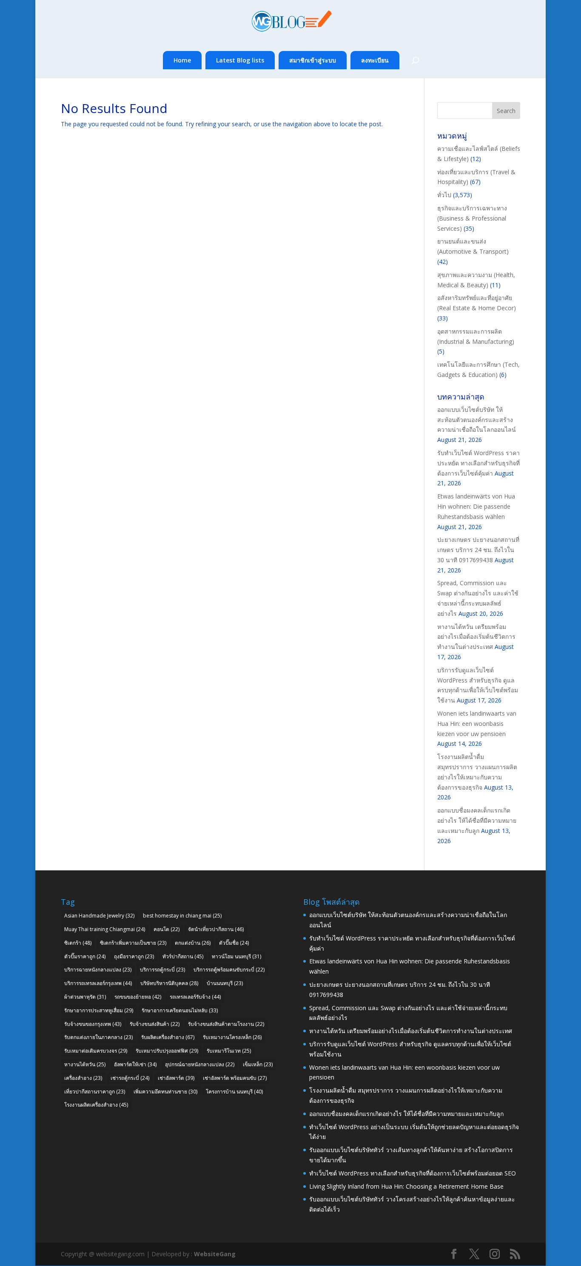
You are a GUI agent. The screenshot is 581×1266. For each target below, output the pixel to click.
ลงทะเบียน (375, 60)
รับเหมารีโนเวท (229, 1050)
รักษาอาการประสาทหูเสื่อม (98, 1010)
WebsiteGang (215, 1254)
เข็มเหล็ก (258, 1064)
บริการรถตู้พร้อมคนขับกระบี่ (229, 969)
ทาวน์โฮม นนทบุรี (236, 956)
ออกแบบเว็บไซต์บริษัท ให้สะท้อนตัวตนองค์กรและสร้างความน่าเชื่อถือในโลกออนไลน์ (476, 419)
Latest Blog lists (240, 60)
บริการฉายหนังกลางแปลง (97, 969)
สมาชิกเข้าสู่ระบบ (312, 60)
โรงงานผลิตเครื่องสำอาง (96, 1104)
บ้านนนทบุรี (225, 983)
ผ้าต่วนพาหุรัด (85, 996)
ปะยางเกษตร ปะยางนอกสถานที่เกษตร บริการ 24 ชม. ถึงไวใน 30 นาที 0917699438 (478, 549)
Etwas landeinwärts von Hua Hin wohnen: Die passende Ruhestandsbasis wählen (476, 506)
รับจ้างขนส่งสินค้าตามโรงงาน (226, 1024)
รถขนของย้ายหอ (137, 996)
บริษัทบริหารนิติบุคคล (169, 983)
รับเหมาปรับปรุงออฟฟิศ (167, 1050)
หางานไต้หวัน (84, 1064)
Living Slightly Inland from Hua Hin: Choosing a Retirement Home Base (406, 1186)
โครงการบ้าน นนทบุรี (234, 1091)
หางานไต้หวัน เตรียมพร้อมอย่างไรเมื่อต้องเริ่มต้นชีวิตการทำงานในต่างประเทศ (476, 637)
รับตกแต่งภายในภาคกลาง (98, 1037)
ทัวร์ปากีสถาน (182, 956)
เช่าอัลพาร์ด (176, 1078)
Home (182, 60)
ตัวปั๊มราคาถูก (84, 956)
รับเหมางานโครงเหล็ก (232, 1037)
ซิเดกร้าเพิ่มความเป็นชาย (133, 942)
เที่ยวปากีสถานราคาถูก (94, 1091)
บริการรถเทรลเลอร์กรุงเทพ (98, 983)
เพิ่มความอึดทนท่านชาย (165, 1091)
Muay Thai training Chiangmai (104, 929)
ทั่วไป (444, 195)
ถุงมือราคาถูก (134, 956)
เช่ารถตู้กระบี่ (130, 1078)
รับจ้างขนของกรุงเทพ (92, 1024)
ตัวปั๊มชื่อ (234, 942)
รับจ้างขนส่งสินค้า (154, 1024)
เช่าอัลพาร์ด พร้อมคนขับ (235, 1078)
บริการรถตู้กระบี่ (162, 969)
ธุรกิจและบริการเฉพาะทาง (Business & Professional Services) (472, 218)
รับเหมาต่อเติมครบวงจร (95, 1050)
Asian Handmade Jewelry (99, 915)
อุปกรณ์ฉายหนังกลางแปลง (199, 1064)
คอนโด (166, 929)
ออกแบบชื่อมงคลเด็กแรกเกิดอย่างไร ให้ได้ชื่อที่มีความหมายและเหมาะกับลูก (476, 820)
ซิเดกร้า (77, 942)
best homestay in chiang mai (182, 915)
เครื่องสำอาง (83, 1078)
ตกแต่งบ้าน (193, 942)
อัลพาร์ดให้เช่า (135, 1064)
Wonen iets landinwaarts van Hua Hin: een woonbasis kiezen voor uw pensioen (476, 723)
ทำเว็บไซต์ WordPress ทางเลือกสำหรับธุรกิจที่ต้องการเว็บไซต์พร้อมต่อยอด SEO (412, 1173)
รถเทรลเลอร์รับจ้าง (195, 996)
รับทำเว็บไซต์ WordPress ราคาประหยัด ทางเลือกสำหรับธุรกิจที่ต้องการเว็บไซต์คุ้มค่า (478, 463)
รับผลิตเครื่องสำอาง (167, 1037)
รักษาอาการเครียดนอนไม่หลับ (180, 1010)
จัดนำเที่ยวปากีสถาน (216, 929)
